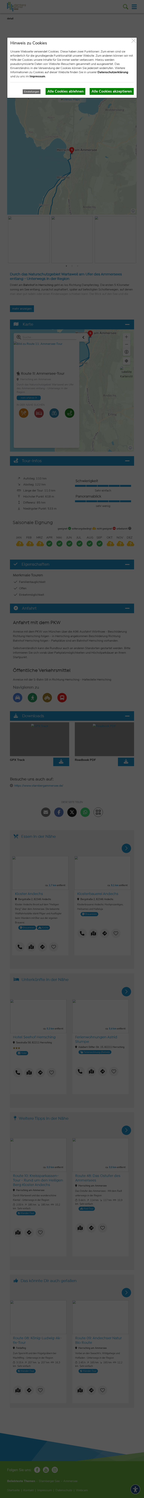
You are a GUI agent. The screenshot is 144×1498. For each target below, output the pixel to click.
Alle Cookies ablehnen (65, 91)
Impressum (37, 76)
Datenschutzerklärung (113, 72)
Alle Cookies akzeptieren (112, 91)
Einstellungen (31, 91)
